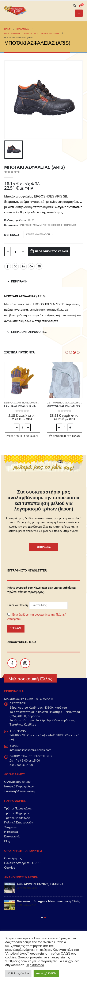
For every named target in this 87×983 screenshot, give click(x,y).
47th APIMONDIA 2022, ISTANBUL (41, 884)
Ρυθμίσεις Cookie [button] (18, 973)
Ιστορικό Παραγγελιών (19, 786)
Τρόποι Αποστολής (17, 817)
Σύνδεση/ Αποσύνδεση (19, 791)
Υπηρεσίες (11, 827)
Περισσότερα (35, 965)
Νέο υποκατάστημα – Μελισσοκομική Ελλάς (48, 901)
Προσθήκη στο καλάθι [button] (24, 436)
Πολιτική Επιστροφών (18, 822)
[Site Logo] (15, 11)
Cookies (9, 867)
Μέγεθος (11, 234)
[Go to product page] (22, 380)
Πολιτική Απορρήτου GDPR (22, 863)
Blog (7, 841)
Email (39, 266)
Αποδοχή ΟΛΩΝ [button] (46, 973)
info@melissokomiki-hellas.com (30, 750)
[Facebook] (12, 663)
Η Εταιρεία (11, 831)
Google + (31, 266)
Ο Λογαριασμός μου (17, 781)
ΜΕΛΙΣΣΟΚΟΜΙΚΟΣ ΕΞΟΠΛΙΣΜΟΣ (58, 225)
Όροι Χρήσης (13, 858)
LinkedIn (23, 266)
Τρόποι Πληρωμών (17, 813)
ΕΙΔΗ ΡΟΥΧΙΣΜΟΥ (28, 225)
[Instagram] (25, 663)
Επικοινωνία (12, 836)
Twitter (15, 266)
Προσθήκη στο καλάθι (51, 251)
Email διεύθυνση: (18, 605)
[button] (74, 6)
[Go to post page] (9, 888)
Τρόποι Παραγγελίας (17, 808)
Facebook (7, 266)
